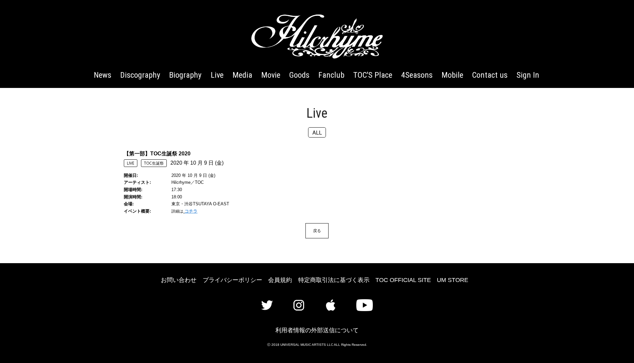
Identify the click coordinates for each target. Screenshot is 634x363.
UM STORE (452, 280)
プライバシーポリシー (232, 280)
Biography (185, 75)
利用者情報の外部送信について (317, 330)
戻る (317, 230)
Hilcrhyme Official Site (317, 36)
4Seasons (417, 75)
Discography (140, 75)
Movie (270, 75)
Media (242, 75)
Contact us (490, 75)
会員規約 (280, 280)
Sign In (527, 75)
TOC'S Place (372, 75)
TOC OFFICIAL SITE (403, 280)
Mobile (452, 75)
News (102, 75)
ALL (317, 132)
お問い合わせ (178, 280)
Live (217, 75)
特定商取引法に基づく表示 (334, 280)
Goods (299, 75)
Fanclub (331, 75)
